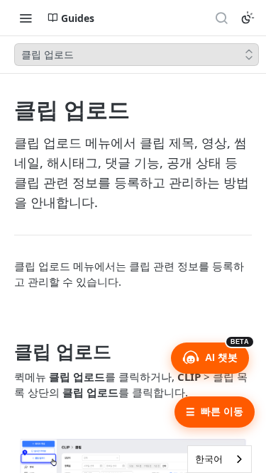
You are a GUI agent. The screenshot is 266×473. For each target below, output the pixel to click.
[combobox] (219, 459)
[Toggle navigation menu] (25, 17)
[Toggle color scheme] (247, 17)
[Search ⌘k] (221, 17)
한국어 (209, 458)
